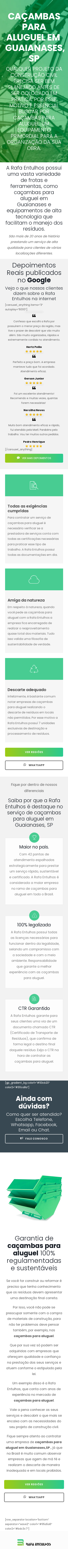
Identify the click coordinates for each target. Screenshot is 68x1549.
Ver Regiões (34, 752)
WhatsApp (36, 765)
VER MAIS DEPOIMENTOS (36, 458)
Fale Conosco (36, 1138)
